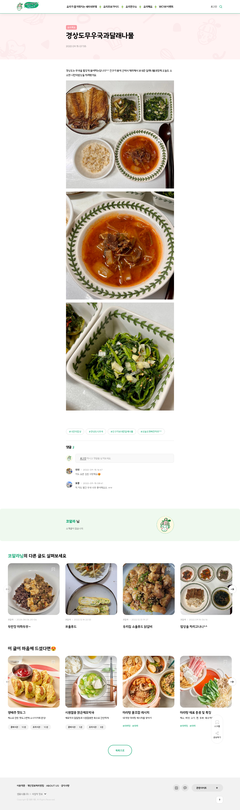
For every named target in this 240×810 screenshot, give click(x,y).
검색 (220, 6)
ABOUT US (52, 785)
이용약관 (21, 785)
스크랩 (53, 569)
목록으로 (120, 750)
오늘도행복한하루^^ (152, 431)
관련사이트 (201, 787)
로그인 (214, 6)
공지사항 (65, 785)
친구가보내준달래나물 (122, 431)
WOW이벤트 (166, 6)
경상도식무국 (97, 431)
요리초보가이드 (111, 6)
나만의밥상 (76, 431)
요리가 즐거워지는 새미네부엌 (82, 6)
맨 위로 (219, 799)
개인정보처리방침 (35, 785)
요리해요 (147, 6)
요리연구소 (131, 6)
